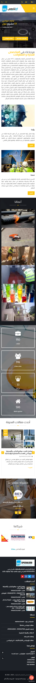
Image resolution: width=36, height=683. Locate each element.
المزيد (31, 145)
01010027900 (31, 659)
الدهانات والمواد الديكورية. (26, 633)
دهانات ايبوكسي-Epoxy (27, 625)
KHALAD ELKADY (28, 456)
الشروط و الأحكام (9, 679)
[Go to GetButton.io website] (32, 681)
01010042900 (31, 662)
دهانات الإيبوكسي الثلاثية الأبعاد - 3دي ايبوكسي (20, 640)
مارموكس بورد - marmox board (24, 621)
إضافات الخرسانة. (29, 636)
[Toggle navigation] (34, 9)
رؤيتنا (33, 130)
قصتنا (33, 175)
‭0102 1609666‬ (31, 664)
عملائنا (13, 549)
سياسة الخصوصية (20, 679)
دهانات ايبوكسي (8, 38)
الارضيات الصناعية (21, 38)
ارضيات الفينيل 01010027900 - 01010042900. (20, 629)
